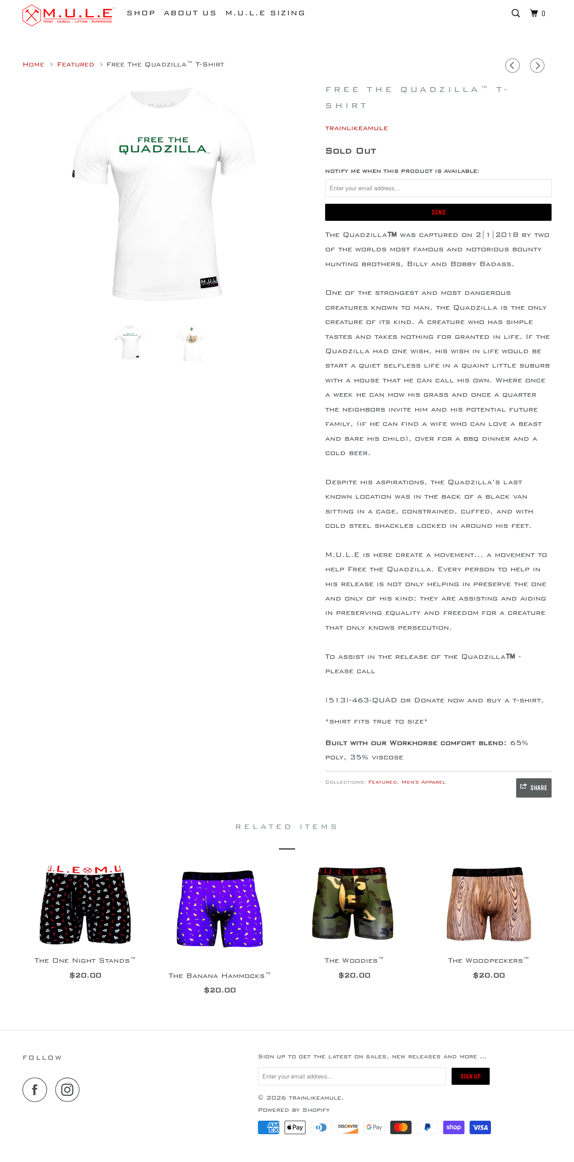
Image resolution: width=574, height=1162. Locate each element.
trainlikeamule (356, 128)
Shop (141, 13)
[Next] (538, 66)
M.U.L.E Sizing (265, 13)
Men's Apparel (423, 782)
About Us (190, 13)
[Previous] (513, 66)
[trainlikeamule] (68, 15)
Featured (382, 782)
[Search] (517, 13)
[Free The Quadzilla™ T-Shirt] (169, 198)
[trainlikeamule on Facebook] (37, 1089)
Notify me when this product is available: (402, 171)
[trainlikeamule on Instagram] (70, 1089)
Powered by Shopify (294, 1110)
